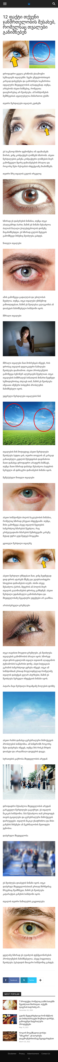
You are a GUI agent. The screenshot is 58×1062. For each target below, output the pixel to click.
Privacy (22, 1053)
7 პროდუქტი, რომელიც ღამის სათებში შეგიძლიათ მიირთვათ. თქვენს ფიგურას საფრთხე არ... (36, 1004)
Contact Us (46, 1053)
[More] (40, 980)
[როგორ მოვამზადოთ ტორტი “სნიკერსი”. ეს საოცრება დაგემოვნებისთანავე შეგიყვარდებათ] (10, 1036)
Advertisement (33, 1053)
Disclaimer (12, 1053)
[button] (4, 4)
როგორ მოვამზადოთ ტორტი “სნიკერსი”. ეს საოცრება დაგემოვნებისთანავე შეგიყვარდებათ (36, 1036)
